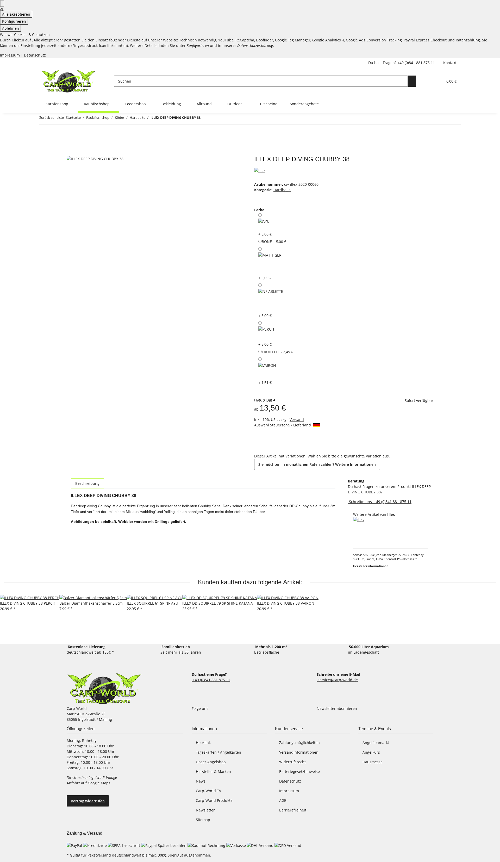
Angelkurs (371, 752)
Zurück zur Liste (51, 117)
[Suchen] (412, 81)
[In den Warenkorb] (71, 153)
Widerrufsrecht (292, 761)
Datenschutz (35, 55)
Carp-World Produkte (214, 800)
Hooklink (203, 742)
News (200, 781)
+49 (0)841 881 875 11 (392, 501)
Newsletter (205, 810)
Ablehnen (10, 28)
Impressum (10, 55)
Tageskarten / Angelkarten (218, 752)
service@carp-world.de (337, 679)
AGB (282, 800)
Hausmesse (372, 761)
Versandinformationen (298, 752)
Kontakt (450, 62)
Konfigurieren (14, 21)
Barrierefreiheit (292, 810)
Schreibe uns (360, 501)
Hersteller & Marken (213, 771)
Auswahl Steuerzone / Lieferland (283, 425)
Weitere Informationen (355, 464)
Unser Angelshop (211, 761)
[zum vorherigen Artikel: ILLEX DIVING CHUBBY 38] (205, 118)
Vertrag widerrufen (88, 800)
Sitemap (203, 819)
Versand (297, 419)
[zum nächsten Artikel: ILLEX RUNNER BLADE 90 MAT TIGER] (214, 118)
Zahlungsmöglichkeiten (299, 742)
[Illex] (259, 170)
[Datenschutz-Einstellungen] (2, 3)
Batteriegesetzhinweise (299, 771)
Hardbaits (282, 189)
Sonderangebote (304, 103)
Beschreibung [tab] (87, 483)
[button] (428, 81)
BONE (274, 241)
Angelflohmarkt (375, 742)
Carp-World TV (208, 790)
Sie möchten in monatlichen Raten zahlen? (317, 464)
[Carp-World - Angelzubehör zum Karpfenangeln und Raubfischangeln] (104, 689)
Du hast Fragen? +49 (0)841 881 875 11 (401, 62)
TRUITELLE (277, 351)
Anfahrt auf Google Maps (89, 782)
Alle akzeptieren (16, 14)
